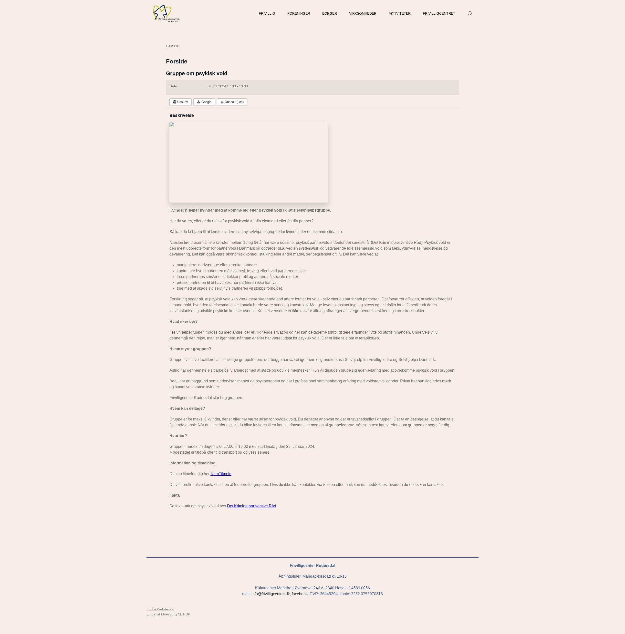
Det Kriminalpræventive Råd (251, 506)
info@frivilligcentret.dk (270, 594)
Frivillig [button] (267, 13)
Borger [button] (329, 13)
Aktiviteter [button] (400, 13)
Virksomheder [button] (362, 13)
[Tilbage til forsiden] (166, 13)
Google (205, 102)
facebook (300, 594)
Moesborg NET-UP (175, 614)
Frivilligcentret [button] (439, 13)
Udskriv (182, 102)
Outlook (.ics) (234, 102)
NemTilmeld (220, 474)
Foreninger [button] (298, 13)
